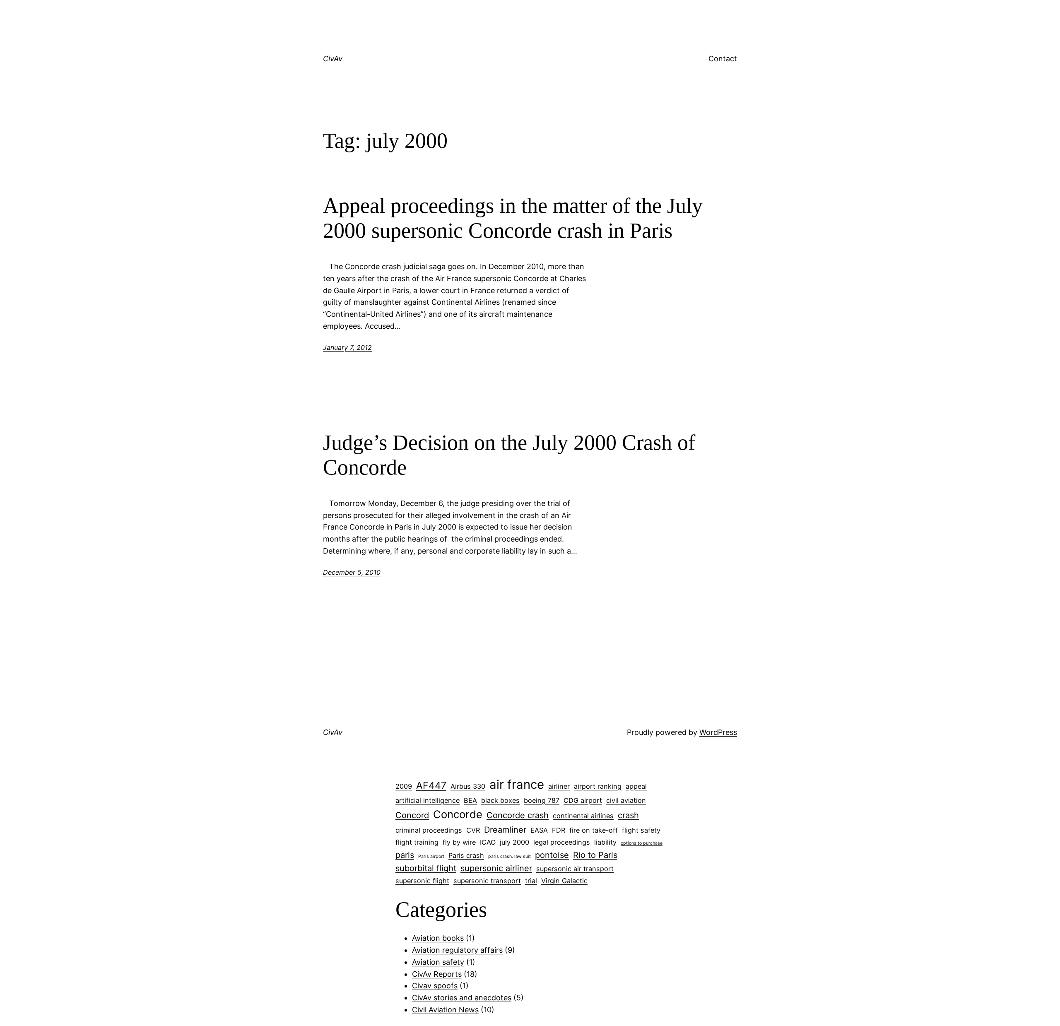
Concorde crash (518, 815)
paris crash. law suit (509, 856)
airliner (559, 786)
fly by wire (459, 842)
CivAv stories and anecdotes (461, 997)
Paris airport (431, 856)
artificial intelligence (427, 800)
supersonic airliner (496, 868)
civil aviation (626, 800)
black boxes (500, 800)
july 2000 (514, 842)
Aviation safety (438, 962)
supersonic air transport (575, 869)
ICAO (488, 842)
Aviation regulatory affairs (457, 950)
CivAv (332, 58)
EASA (539, 830)
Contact (722, 58)
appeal (636, 786)
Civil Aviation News (445, 1009)
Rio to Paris (595, 855)
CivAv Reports (437, 974)
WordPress (718, 732)
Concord (412, 815)
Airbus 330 (467, 786)
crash (628, 815)
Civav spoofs (435, 985)
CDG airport (583, 800)
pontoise (552, 855)
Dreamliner (505, 830)
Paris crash (466, 855)
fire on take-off (593, 830)
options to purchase (641, 843)
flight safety (641, 830)
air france (516, 784)
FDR (558, 830)
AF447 (431, 785)
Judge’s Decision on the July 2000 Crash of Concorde (509, 455)
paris (404, 855)
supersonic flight (422, 881)
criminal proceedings (428, 830)
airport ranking (598, 786)
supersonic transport (487, 881)
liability (605, 842)
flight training (416, 842)
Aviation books (438, 938)
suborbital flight (425, 868)
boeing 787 (541, 800)
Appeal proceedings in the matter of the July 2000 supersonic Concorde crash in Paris (513, 218)
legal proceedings (561, 842)
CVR (473, 830)
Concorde (457, 814)
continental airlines (583, 816)
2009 (403, 786)
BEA (470, 800)
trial (531, 881)
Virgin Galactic (564, 881)
